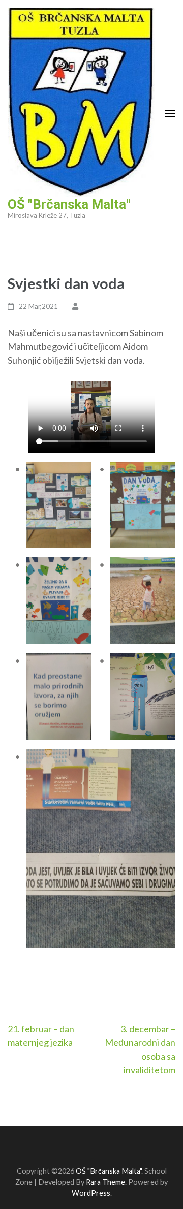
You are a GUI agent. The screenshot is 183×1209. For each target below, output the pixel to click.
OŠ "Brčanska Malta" (69, 204)
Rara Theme (105, 1182)
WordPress (91, 1193)
